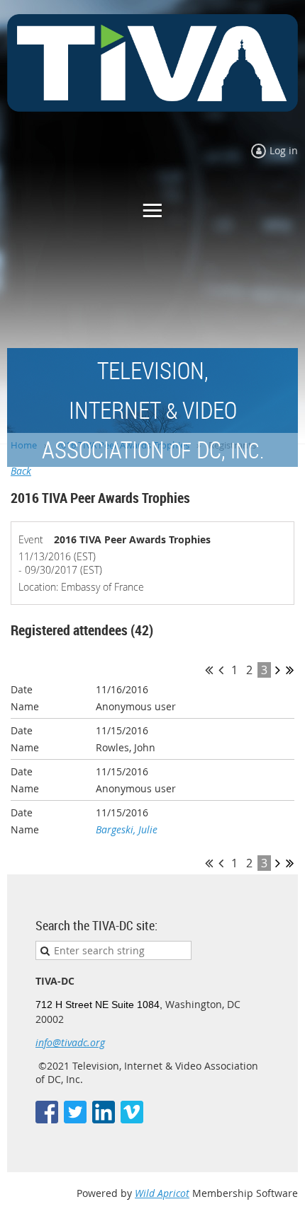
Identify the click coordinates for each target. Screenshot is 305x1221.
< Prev (221, 670)
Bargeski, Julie (126, 829)
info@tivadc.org (70, 1042)
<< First (209, 670)
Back (21, 471)
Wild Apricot (162, 1193)
